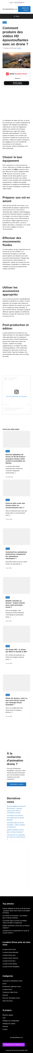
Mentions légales (8, 1015)
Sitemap (5, 1026)
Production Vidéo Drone (10, 992)
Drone (4, 22)
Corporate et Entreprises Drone (12, 981)
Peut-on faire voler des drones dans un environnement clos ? (15, 505)
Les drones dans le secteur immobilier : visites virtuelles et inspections (16, 825)
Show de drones (8, 1001)
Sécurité (5, 995)
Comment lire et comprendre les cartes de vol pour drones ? (16, 837)
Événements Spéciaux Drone (12, 986)
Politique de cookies (9, 1023)
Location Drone (7, 989)
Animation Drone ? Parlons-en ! (13, 1044)
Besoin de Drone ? (25, 9)
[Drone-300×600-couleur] (16, 888)
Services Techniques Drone (11, 998)
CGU (4, 1018)
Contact (5, 1029)
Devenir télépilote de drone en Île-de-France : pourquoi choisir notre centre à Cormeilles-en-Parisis (16, 459)
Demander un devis (16, 784)
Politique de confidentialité (11, 1021)
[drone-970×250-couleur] (16, 278)
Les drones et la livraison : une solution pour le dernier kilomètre (15, 818)
